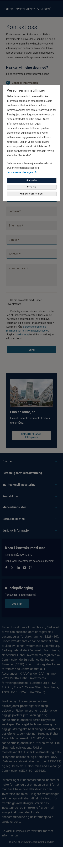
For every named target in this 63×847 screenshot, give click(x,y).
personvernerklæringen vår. (22, 172)
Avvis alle (31, 187)
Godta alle (31, 180)
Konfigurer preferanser (31, 193)
